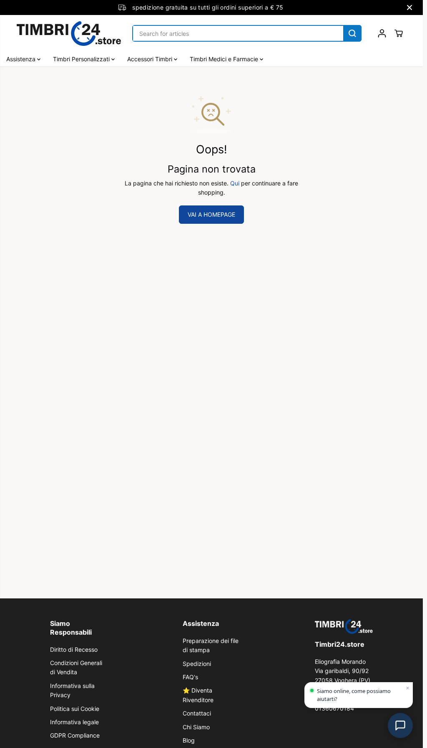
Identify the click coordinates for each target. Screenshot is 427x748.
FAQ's (190, 676)
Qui (234, 183)
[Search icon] (352, 33)
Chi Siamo (196, 726)
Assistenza (21, 59)
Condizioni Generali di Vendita (76, 667)
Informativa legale (74, 721)
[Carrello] (398, 33)
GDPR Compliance (75, 735)
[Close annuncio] (409, 7)
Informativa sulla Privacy (72, 690)
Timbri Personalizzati (82, 59)
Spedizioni (197, 663)
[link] (344, 626)
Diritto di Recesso (74, 649)
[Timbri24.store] (69, 33)
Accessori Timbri (150, 59)
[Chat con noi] (400, 725)
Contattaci (197, 713)
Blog (189, 740)
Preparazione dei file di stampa (211, 645)
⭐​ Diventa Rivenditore (198, 695)
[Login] (381, 33)
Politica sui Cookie (74, 708)
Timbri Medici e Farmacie (225, 59)
